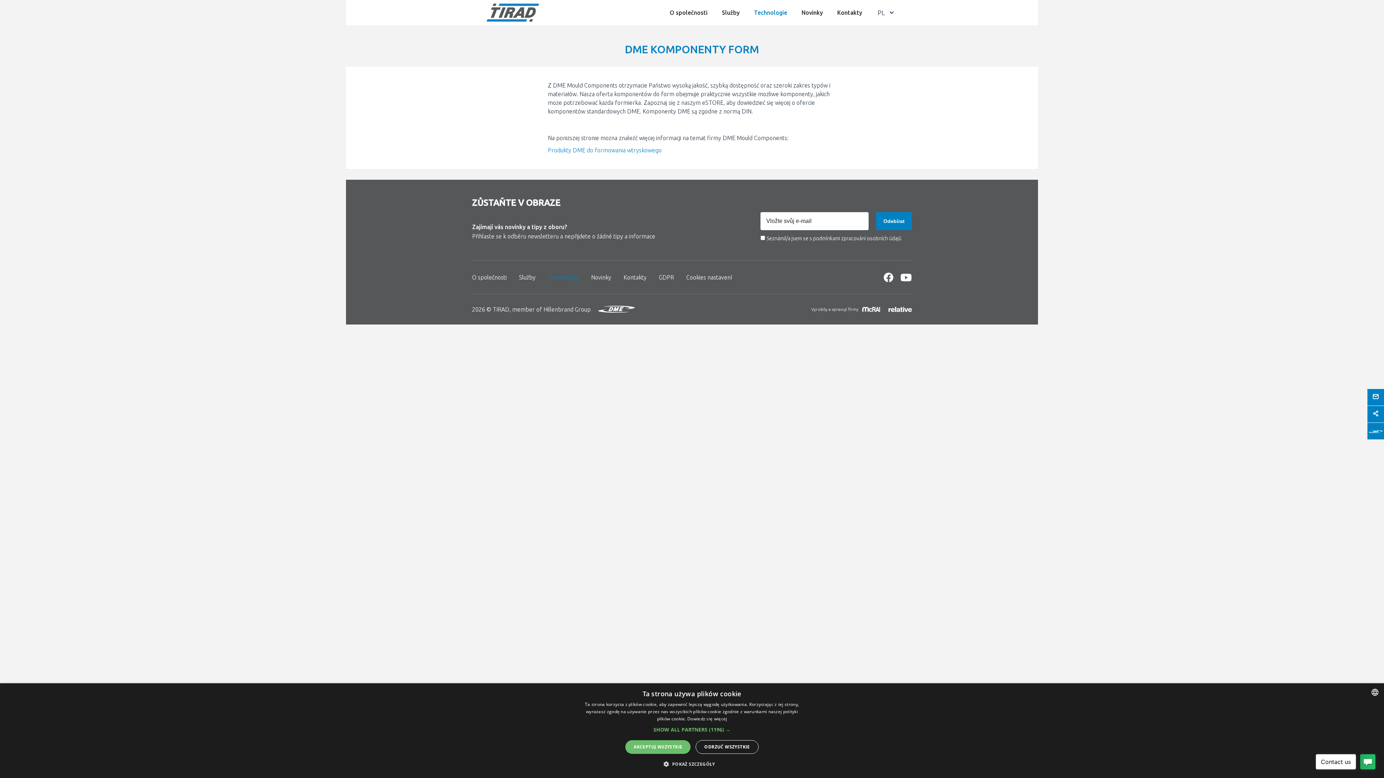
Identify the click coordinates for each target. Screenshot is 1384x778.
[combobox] (1375, 692)
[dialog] (692, 730)
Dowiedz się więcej (707, 719)
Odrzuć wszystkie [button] (727, 747)
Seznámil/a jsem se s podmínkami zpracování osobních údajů (834, 238)
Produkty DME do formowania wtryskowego (605, 150)
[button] (692, 729)
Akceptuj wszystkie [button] (658, 747)
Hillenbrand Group (567, 309)
